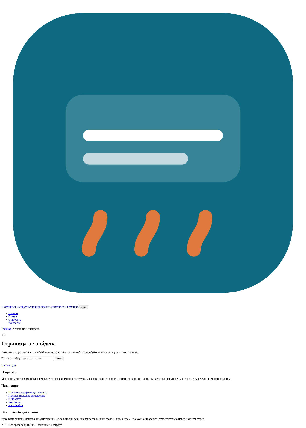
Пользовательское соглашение (26, 395)
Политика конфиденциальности (27, 392)
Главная (13, 313)
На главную (8, 365)
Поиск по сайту (10, 358)
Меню (83, 307)
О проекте (14, 319)
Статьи (12, 316)
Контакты (14, 322)
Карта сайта (15, 405)
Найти (59, 358)
